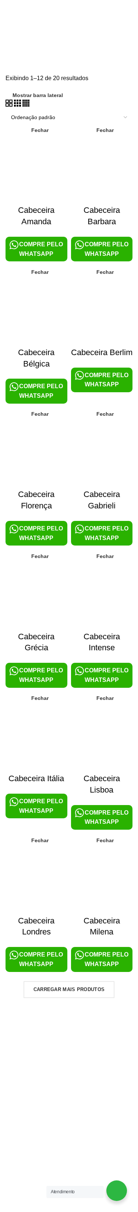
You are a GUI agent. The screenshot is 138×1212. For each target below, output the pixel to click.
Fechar (40, 130)
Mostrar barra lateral (38, 95)
